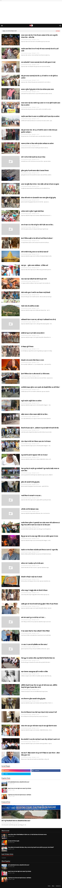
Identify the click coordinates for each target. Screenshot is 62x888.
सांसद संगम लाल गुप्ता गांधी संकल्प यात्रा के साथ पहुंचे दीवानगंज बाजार (39, 726)
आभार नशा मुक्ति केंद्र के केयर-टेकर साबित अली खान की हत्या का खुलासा (40, 184)
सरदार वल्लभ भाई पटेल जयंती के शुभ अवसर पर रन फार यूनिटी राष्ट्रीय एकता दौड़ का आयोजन (40, 104)
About (53, 885)
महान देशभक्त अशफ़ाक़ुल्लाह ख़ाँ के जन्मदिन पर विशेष (34, 671)
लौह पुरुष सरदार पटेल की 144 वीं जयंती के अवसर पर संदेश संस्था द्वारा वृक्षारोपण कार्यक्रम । (39, 131)
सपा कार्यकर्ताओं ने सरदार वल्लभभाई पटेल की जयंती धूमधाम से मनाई (38, 62)
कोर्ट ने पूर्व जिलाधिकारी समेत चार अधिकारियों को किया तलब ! (18, 782)
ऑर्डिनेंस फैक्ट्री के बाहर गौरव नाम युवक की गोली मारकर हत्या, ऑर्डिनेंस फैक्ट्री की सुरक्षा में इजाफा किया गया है (39, 686)
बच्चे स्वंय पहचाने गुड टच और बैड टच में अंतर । (33, 617)
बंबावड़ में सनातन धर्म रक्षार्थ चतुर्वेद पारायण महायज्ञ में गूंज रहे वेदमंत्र (19, 788)
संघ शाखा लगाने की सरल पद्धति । (14, 841)
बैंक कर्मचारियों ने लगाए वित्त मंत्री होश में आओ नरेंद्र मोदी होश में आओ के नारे (40, 739)
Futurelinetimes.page (26, 39)
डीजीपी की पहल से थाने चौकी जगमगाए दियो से (32, 333)
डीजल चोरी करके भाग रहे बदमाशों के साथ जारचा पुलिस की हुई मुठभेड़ (38, 198)
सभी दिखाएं (58, 31)
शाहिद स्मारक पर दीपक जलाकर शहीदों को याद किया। (34, 414)
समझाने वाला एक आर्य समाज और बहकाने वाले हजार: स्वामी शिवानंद (19, 794)
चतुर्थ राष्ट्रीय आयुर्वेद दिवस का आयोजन (31, 401)
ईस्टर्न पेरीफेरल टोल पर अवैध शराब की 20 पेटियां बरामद (35, 374)
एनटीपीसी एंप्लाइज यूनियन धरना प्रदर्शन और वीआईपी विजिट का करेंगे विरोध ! (40, 387)
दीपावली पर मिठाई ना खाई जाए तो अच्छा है (31, 577)
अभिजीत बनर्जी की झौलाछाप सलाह (29, 509)
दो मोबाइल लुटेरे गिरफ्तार (27, 346)
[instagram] (16, 770)
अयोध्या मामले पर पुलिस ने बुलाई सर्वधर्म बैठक (32, 211)
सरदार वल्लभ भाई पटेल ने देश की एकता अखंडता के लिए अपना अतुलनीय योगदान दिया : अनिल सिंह (39, 36)
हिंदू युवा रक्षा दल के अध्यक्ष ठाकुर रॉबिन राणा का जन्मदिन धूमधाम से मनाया (39, 536)
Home (49, 885)
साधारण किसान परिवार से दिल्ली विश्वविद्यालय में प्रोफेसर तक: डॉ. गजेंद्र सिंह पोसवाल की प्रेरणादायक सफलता (27, 834)
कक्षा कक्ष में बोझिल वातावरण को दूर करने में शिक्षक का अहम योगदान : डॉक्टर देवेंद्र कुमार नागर (40, 754)
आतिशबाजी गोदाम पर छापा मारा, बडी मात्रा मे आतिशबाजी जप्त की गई (38, 319)
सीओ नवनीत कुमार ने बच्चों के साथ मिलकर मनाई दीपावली (35, 292)
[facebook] (45, 770)
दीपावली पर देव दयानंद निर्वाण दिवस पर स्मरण (32, 360)
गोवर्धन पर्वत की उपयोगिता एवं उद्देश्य (30, 306)
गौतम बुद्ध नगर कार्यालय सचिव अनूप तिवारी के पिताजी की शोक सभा (38, 658)
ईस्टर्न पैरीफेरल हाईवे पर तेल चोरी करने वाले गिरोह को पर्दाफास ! (37, 238)
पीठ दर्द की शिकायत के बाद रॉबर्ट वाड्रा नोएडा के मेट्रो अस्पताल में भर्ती (39, 712)
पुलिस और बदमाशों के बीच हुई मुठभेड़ (30, 482)
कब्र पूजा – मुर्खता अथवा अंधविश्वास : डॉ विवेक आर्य (34, 265)
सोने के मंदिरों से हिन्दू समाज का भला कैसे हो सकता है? (34, 252)
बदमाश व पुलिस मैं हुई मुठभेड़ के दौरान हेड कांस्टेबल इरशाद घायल (37, 89)
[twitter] (16, 774)
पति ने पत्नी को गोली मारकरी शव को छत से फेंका (33, 157)
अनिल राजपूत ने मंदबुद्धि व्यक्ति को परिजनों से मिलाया (34, 590)
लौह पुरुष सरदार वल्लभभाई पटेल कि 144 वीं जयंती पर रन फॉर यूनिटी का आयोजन (39, 77)
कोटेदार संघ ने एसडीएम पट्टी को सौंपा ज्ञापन (32, 563)
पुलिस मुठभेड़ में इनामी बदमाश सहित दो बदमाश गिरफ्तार (35, 170)
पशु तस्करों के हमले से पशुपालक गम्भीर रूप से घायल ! (34, 455)
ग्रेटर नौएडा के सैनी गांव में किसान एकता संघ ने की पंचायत (36, 441)
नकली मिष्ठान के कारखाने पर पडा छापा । (31, 495)
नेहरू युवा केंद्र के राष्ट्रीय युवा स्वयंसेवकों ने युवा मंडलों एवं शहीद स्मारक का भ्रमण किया (40, 470)
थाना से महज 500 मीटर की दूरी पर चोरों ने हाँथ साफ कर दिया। (37, 225)
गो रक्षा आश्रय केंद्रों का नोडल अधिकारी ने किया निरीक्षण (35, 631)
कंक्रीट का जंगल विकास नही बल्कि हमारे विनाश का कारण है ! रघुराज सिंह (39, 550)
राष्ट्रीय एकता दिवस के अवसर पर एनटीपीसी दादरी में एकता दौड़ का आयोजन (40, 116)
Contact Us (58, 885)
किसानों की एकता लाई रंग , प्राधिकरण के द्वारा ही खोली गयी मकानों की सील (40, 428)
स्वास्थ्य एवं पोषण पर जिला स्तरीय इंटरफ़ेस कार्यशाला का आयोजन (37, 143)
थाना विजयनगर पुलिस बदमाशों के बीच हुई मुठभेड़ (33, 699)
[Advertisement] (31, 12)
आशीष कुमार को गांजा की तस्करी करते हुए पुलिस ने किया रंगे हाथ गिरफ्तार (39, 604)
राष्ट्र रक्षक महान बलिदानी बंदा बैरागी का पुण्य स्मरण (34, 279)
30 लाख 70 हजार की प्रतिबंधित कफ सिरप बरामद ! (34, 644)
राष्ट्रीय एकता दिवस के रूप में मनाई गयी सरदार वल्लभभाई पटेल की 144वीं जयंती (39, 50)
